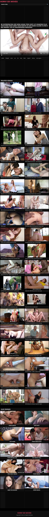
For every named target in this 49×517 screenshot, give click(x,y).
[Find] (47, 4)
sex (15, 58)
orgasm (28, 58)
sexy (21, 58)
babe (24, 58)
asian (11, 58)
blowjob (7, 58)
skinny (33, 58)
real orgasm (38, 58)
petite (3, 58)
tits (18, 58)
